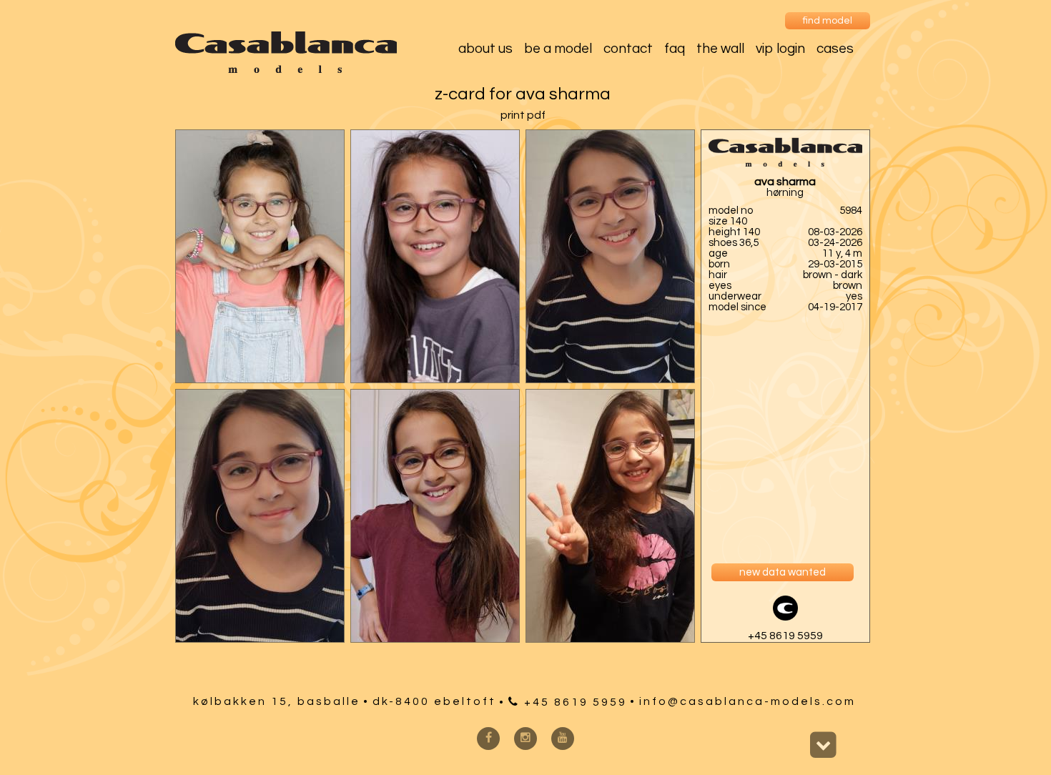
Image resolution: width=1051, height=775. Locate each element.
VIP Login (780, 48)
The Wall (720, 48)
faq (674, 48)
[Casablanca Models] (286, 69)
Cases (835, 48)
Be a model (558, 48)
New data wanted (782, 572)
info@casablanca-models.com (747, 701)
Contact (628, 48)
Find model (827, 21)
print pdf (523, 115)
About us (485, 48)
